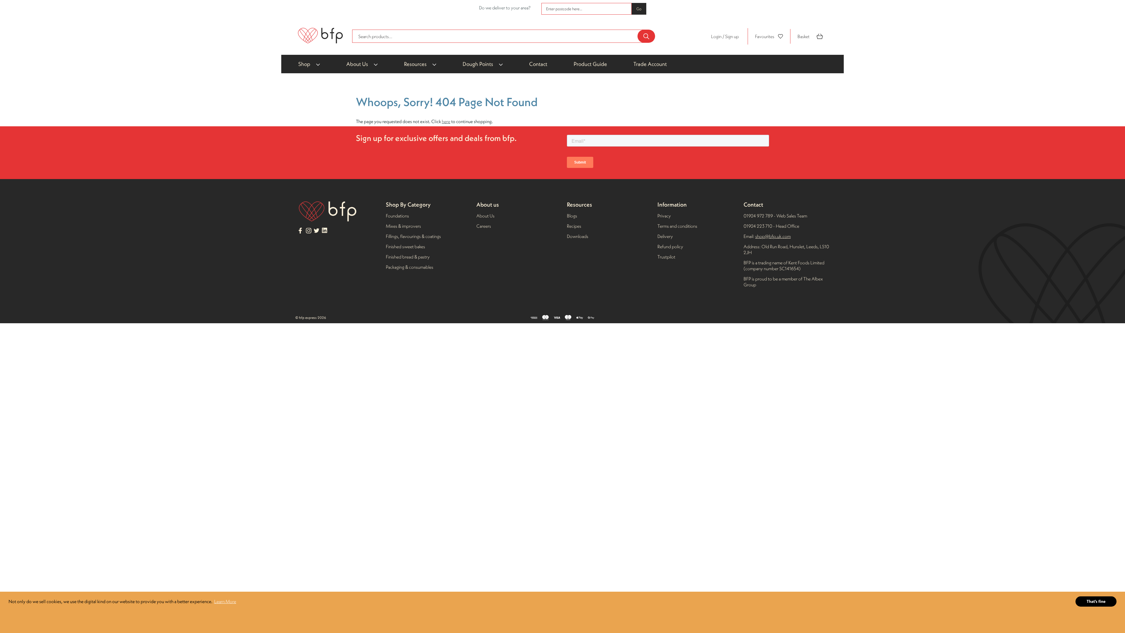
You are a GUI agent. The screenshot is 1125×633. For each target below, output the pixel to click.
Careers (483, 226)
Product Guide (590, 63)
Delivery (665, 236)
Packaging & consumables (409, 267)
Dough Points (478, 63)
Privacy (664, 216)
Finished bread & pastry (408, 257)
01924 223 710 (758, 226)
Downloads (577, 236)
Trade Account (650, 63)
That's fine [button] (1096, 601)
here (446, 121)
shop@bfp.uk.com (773, 236)
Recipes (574, 226)
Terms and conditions (677, 226)
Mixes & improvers (403, 226)
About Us (357, 63)
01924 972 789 (758, 216)
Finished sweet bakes (405, 246)
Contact (538, 63)
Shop (304, 63)
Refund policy (670, 246)
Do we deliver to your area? (505, 8)
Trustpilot (666, 257)
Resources (415, 63)
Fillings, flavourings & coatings (413, 236)
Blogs (572, 216)
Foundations (397, 216)
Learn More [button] (225, 601)
